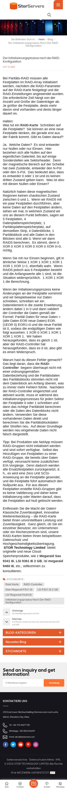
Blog (50, 39)
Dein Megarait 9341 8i (19, 589)
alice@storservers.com (25, 737)
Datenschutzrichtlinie (41, 759)
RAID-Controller (33, 584)
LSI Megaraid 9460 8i (19, 594)
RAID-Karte (29, 125)
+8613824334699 (27, 731)
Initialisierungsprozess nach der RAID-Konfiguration (29, 601)
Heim (42, 39)
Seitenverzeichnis (17, 759)
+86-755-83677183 (21, 725)
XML (57, 759)
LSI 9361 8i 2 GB (48, 589)
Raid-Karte (12, 584)
